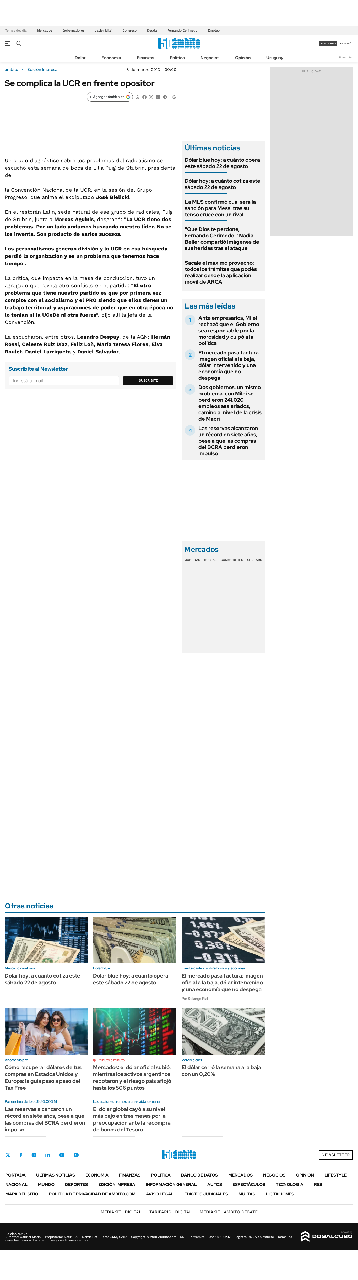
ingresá (345, 43)
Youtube (61, 1155)
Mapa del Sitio (21, 1194)
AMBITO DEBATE (229, 1211)
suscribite (328, 43)
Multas (246, 1194)
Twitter (7, 1155)
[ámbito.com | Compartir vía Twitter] (151, 96)
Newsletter (346, 57)
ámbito (11, 69)
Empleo (214, 30)
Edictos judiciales (206, 1194)
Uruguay (274, 57)
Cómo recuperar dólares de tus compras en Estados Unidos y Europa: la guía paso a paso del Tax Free (43, 1077)
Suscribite (148, 380)
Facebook (21, 1155)
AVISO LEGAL (160, 1194)
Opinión (243, 57)
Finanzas (145, 57)
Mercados (44, 30)
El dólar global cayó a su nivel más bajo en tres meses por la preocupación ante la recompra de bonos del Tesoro (132, 1119)
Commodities (232, 560)
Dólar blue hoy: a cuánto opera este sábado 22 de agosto (222, 163)
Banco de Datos (199, 1175)
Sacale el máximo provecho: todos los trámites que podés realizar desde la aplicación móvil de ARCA (221, 272)
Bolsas (210, 560)
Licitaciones (280, 1194)
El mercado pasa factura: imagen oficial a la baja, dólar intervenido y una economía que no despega (229, 365)
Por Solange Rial (195, 998)
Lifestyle (335, 1175)
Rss (318, 1184)
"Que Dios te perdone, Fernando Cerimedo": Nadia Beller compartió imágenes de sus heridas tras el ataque (222, 239)
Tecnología (289, 1184)
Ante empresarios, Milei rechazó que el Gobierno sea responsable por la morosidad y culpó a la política (228, 331)
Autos (214, 1184)
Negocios (209, 57)
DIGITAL (121, 1211)
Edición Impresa (116, 1184)
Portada (15, 1175)
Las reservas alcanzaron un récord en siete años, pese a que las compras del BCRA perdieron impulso (228, 441)
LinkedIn (47, 1155)
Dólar (80, 57)
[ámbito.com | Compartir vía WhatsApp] (137, 96)
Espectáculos (248, 1184)
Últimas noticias (55, 1175)
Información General (171, 1184)
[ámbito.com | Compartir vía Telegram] (165, 96)
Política (177, 57)
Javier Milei (103, 30)
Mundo (46, 1184)
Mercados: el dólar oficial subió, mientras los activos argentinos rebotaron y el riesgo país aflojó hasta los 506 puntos (132, 1077)
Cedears (254, 560)
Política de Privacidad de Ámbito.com (92, 1194)
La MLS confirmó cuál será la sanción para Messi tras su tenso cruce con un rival (220, 208)
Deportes (76, 1184)
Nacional (16, 1184)
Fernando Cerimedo (182, 30)
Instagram (33, 1155)
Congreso (130, 30)
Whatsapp (76, 1155)
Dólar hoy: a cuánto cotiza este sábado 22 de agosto (222, 184)
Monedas (192, 560)
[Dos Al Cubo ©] (327, 1236)
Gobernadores (73, 30)
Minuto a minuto (111, 1060)
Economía (111, 57)
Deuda (152, 30)
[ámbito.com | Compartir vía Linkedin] (158, 96)
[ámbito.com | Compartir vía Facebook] (144, 96)
